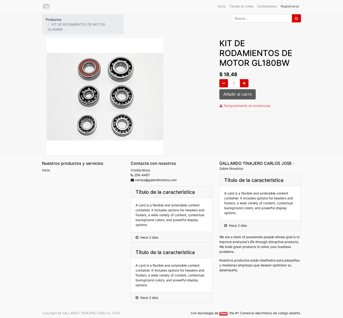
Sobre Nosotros (231, 168)
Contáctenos (140, 170)
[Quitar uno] (223, 83)
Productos (53, 19)
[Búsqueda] (296, 18)
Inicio (46, 170)
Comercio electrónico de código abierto (270, 313)
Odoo (223, 313)
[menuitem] (222, 6)
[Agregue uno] (244, 83)
